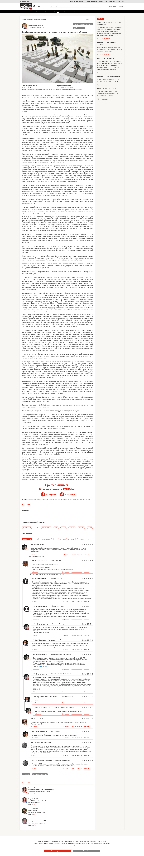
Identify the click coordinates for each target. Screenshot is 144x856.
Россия (47, 12)
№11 (34, 624)
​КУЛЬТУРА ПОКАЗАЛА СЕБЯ (106, 89)
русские (34, 499)
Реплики (100, 19)
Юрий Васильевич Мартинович (61, 654)
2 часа (64, 527)
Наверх (26, 774)
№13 (32, 743)
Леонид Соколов (37, 89)
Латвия (38, 12)
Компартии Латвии (41, 666)
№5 (34, 606)
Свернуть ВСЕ (27, 527)
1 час (56, 527)
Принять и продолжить (57, 851)
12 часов (81, 527)
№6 (34, 654)
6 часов (72, 527)
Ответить (86, 554)
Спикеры (77, 1)
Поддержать (65, 554)
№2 (33, 561)
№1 (32, 545)
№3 (33, 578)
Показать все (46, 527)
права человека (26, 12)
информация (44, 499)
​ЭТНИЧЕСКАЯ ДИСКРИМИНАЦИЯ (108, 76)
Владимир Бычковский (62, 760)
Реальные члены (95, 1)
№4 (33, 640)
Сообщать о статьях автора (84, 24)
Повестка (25, 1)
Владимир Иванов (54, 89)
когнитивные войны (83, 499)
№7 (34, 674)
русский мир (53, 499)
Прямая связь (80, 28)
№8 (35, 697)
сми (38, 499)
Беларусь (57, 12)
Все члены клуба (116, 1)
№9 (32, 719)
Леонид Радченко (45, 89)
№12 (33, 732)
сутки (90, 527)
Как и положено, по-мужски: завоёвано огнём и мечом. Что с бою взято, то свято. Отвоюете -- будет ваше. (109, 49)
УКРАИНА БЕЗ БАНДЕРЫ (105, 58)
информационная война (69, 499)
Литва (76, 12)
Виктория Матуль (33, 787)
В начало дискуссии (40, 774)
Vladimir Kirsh (62, 89)
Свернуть (34, 554)
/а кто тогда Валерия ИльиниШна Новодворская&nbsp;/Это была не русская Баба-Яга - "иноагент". (107, 93)
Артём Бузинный (32, 819)
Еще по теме (26, 504)
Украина (67, 12)
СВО (59, 499)
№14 (33, 760)
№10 (36, 708)
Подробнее (86, 851)
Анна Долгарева (33, 808)
